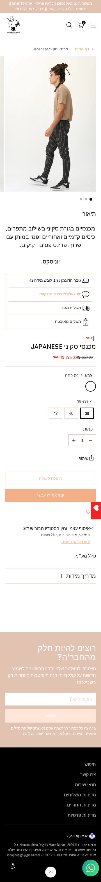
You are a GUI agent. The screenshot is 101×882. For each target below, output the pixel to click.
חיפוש (90, 764)
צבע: (79, 375)
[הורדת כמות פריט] (91, 440)
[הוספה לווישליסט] (88, 511)
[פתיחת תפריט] (93, 24)
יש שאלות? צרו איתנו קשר (60, 294)
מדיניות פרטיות (82, 815)
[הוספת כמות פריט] (74, 440)
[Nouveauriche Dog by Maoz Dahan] (13, 25)
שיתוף (84, 458)
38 (87, 413)
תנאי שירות (85, 785)
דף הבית (82, 48)
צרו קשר (88, 775)
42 (56, 413)
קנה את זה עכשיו (50, 495)
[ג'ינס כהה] (90, 386)
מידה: (85, 402)
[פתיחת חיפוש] (69, 24)
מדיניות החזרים (81, 805)
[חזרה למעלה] (50, 872)
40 (71, 413)
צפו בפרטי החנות (75, 541)
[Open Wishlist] (96, 510)
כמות (88, 429)
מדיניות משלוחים (80, 795)
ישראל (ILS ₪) (79, 836)
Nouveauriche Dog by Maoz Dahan (43, 844)
